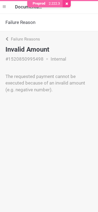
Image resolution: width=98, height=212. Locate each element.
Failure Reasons (25, 39)
